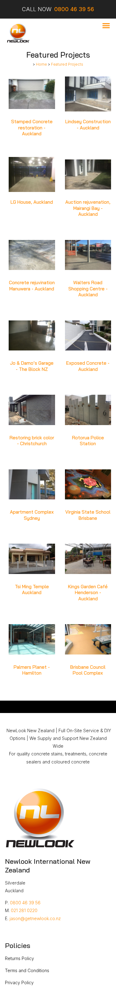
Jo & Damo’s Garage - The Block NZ (32, 366)
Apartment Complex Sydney (32, 515)
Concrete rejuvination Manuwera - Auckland (32, 286)
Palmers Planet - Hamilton (32, 670)
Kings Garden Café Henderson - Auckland (88, 593)
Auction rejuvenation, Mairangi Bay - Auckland (87, 208)
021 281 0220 (24, 910)
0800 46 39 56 (25, 902)
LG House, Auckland (32, 202)
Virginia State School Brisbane (87, 515)
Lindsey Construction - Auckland (88, 125)
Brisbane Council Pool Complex (87, 670)
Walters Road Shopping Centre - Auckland (88, 289)
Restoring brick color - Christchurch (32, 441)
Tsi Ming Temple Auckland (32, 590)
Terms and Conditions (27, 970)
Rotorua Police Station (88, 441)
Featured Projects (67, 64)
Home (41, 64)
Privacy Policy (19, 982)
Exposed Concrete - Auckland (88, 366)
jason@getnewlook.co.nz (35, 918)
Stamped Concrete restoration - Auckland (32, 128)
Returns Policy (19, 958)
